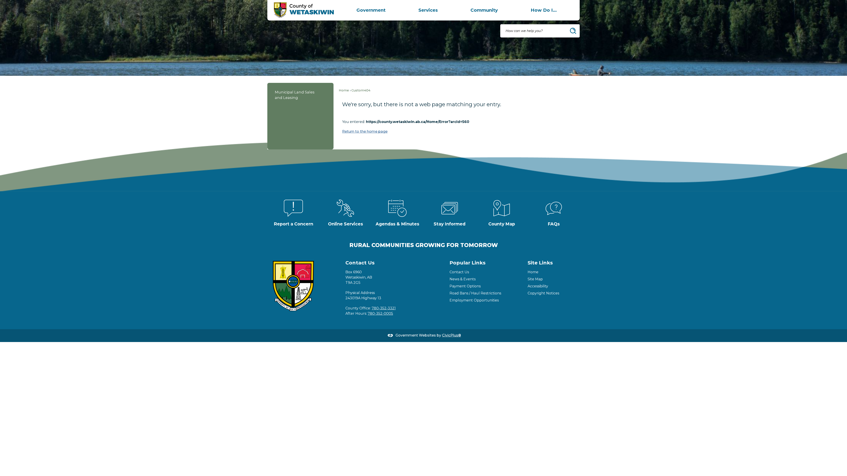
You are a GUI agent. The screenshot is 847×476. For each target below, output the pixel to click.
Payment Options (465, 286)
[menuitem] (371, 10)
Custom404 (360, 90)
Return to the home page (365, 131)
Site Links (540, 263)
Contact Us (459, 272)
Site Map (535, 279)
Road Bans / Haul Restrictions (475, 293)
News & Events (463, 279)
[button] (573, 30)
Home (344, 90)
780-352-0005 (380, 313)
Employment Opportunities (474, 300)
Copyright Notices (543, 293)
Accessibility (538, 286)
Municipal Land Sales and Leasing (295, 95)
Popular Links (467, 263)
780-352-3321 (384, 308)
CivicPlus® (451, 335)
